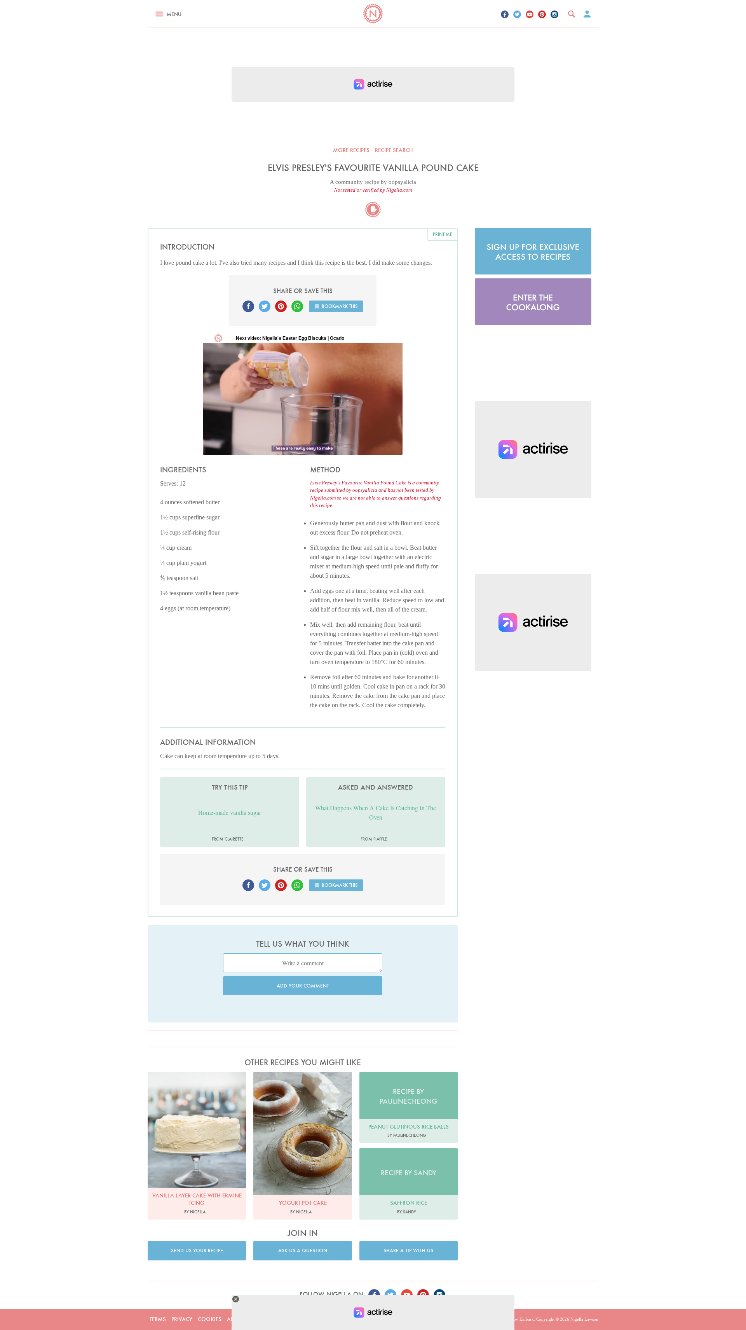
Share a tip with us (408, 1250)
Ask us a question (302, 1250)
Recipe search (394, 150)
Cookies (209, 1319)
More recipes (351, 150)
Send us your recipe (197, 1250)
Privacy (181, 1319)
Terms (158, 1319)
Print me (442, 234)
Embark (526, 1319)
